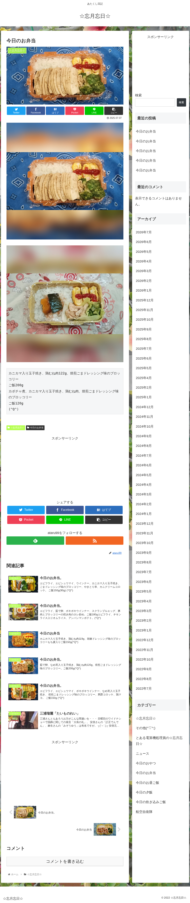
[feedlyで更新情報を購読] (35, 540)
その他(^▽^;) (145, 728)
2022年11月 (144, 650)
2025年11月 (144, 310)
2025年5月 (144, 368)
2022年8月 (144, 679)
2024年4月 (144, 485)
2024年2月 (144, 504)
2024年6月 (144, 465)
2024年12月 (145, 407)
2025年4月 (144, 378)
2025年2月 (144, 387)
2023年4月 (144, 601)
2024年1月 (144, 514)
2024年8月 (144, 446)
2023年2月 (144, 620)
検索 (138, 95)
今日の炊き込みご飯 (151, 802)
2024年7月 (144, 455)
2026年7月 (144, 232)
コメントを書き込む (65, 861)
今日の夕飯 (144, 792)
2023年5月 (144, 591)
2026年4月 (144, 261)
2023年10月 (145, 543)
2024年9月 (144, 436)
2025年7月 (144, 348)
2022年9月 (144, 669)
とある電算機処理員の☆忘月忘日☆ (159, 741)
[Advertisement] (64, 467)
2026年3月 (144, 271)
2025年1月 (144, 397)
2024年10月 (145, 426)
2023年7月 (144, 572)
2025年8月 (144, 339)
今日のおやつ (146, 763)
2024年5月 (144, 475)
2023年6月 (144, 582)
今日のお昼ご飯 (147, 783)
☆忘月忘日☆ (17, 427)
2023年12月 (145, 523)
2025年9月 (144, 329)
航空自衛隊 (144, 812)
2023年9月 (144, 553)
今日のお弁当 (36, 427)
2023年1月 (144, 630)
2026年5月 (144, 252)
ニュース (142, 753)
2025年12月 (145, 300)
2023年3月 (144, 611)
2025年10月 (145, 319)
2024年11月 (144, 417)
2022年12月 (145, 640)
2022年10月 (145, 659)
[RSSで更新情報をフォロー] (94, 540)
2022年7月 (144, 688)
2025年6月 (144, 358)
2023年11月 (144, 533)
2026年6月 (144, 242)
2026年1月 (144, 290)
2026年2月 (144, 281)
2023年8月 (144, 562)
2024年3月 (144, 494)
